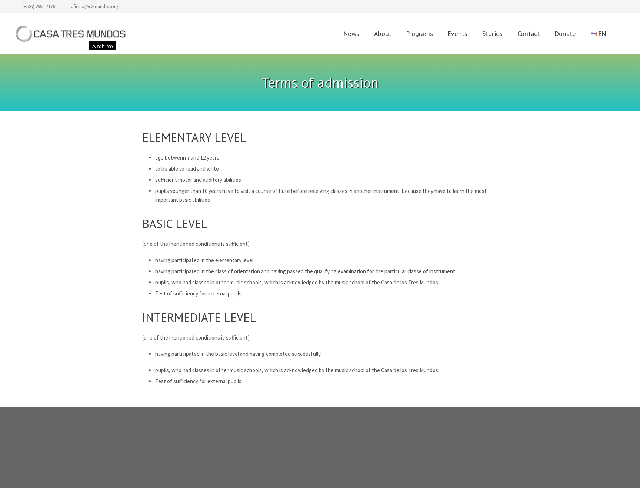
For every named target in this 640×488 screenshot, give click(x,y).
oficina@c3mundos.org (94, 6)
